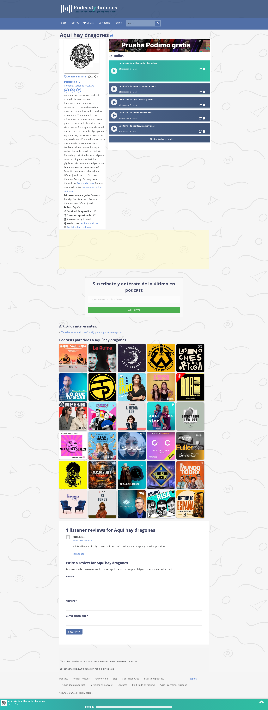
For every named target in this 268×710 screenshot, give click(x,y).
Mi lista (90, 23)
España (194, 678)
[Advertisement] (134, 249)
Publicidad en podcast (73, 684)
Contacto (122, 684)
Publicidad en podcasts (79, 227)
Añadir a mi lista (76, 76)
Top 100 (75, 22)
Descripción (71, 81)
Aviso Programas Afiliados (173, 684)
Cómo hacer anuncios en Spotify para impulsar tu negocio (91, 332)
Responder (78, 553)
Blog (115, 678)
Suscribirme (134, 309)
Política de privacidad (143, 684)
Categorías (104, 22)
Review (70, 576)
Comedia (68, 85)
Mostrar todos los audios (162, 139)
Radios (118, 22)
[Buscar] (157, 23)
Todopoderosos (85, 183)
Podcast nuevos (81, 678)
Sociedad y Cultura (84, 85)
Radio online (101, 678)
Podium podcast (89, 223)
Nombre (71, 600)
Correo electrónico (77, 615)
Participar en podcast (101, 684)
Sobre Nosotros (130, 678)
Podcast (63, 678)
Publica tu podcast (154, 678)
